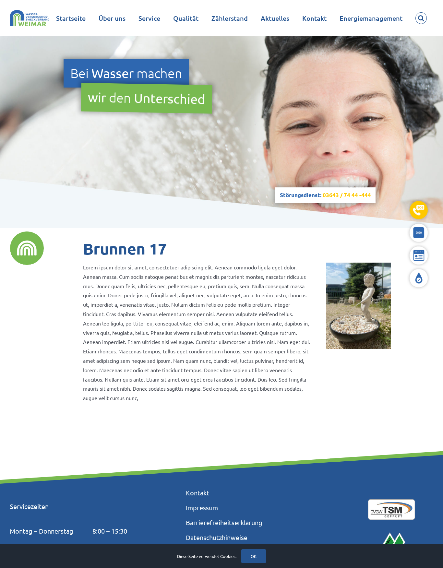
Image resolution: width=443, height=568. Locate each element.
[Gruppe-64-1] (418, 201)
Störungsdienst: (325, 195)
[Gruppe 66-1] (418, 246)
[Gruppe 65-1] (418, 224)
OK (254, 556)
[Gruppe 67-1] (418, 269)
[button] (421, 18)
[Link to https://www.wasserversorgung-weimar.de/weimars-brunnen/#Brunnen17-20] (27, 248)
